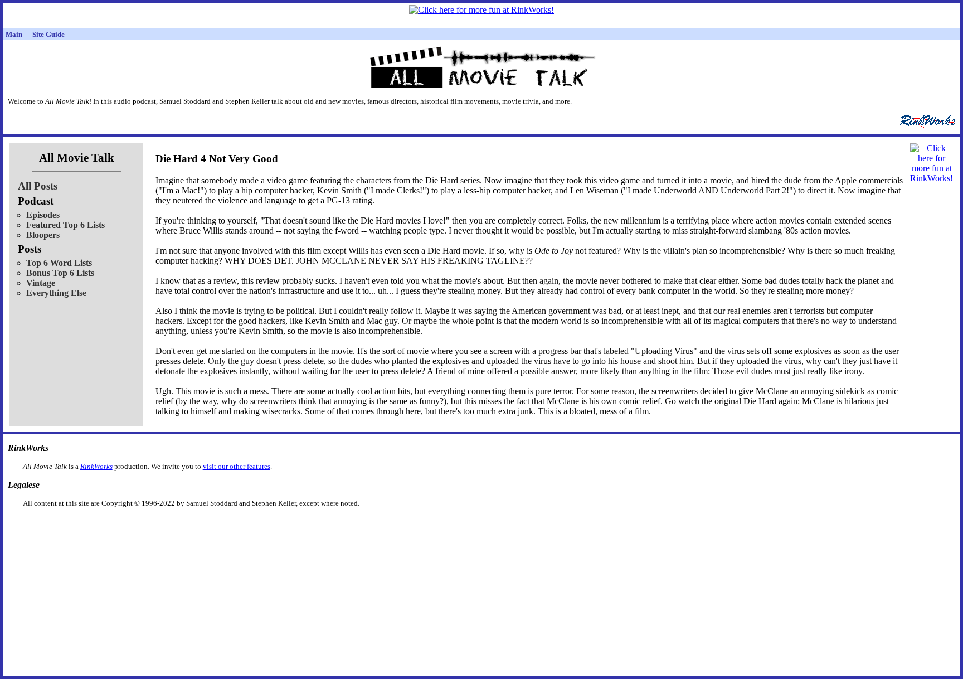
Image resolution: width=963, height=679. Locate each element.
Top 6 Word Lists (59, 263)
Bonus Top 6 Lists (60, 273)
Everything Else (56, 293)
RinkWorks (96, 466)
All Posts (37, 186)
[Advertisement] (424, 525)
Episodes (43, 215)
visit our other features (236, 466)
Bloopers (43, 235)
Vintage (40, 283)
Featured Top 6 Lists (65, 225)
